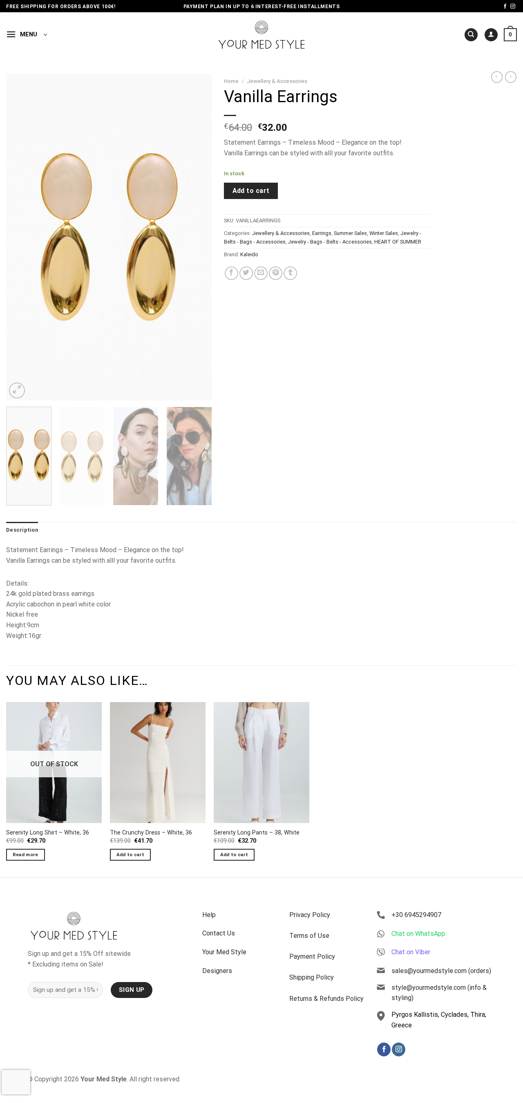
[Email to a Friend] (261, 273)
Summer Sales (350, 233)
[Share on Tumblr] (290, 273)
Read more (25, 854)
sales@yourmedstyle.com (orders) (441, 971)
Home (231, 81)
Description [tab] (22, 530)
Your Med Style (224, 952)
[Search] (471, 35)
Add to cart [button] (130, 854)
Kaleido (249, 254)
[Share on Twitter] (246, 273)
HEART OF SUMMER (397, 242)
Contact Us (218, 933)
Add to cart (251, 191)
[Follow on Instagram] (512, 6)
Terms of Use (309, 936)
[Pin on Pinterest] (275, 273)
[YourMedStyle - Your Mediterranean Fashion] (262, 34)
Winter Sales (383, 233)
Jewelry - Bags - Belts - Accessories (330, 242)
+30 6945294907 (416, 915)
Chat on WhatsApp (418, 933)
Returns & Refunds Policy (326, 998)
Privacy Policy (309, 915)
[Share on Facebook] (231, 273)
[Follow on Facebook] (505, 6)
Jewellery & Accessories (277, 81)
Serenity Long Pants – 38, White (256, 832)
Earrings (321, 233)
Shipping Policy (311, 977)
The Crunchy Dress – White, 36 (151, 832)
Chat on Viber (410, 952)
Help (209, 915)
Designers (217, 971)
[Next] (197, 237)
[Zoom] (17, 390)
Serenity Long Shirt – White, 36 (47, 832)
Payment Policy (312, 956)
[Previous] (20, 237)
